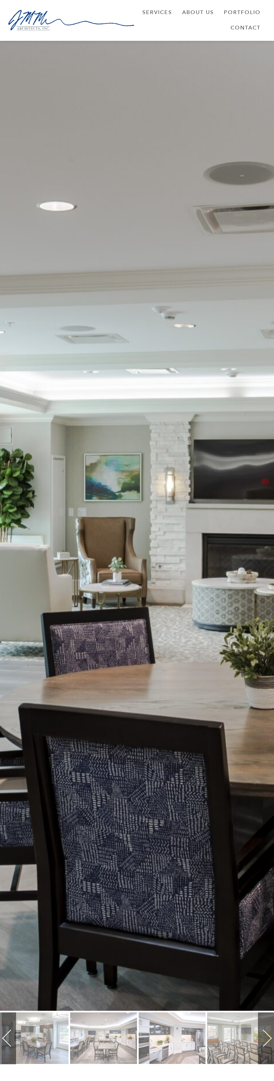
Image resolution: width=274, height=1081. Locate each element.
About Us (198, 12)
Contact (246, 27)
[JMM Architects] (71, 20)
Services (157, 12)
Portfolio (242, 12)
